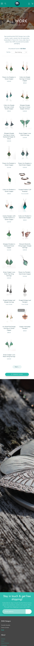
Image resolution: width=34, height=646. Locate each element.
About (2, 641)
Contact (3, 639)
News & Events (5, 643)
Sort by (8, 52)
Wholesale (4, 645)
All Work (15, 25)
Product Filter (18, 374)
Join (28, 611)
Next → (17, 367)
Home (9, 25)
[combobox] (20, 52)
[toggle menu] (1, 3)
